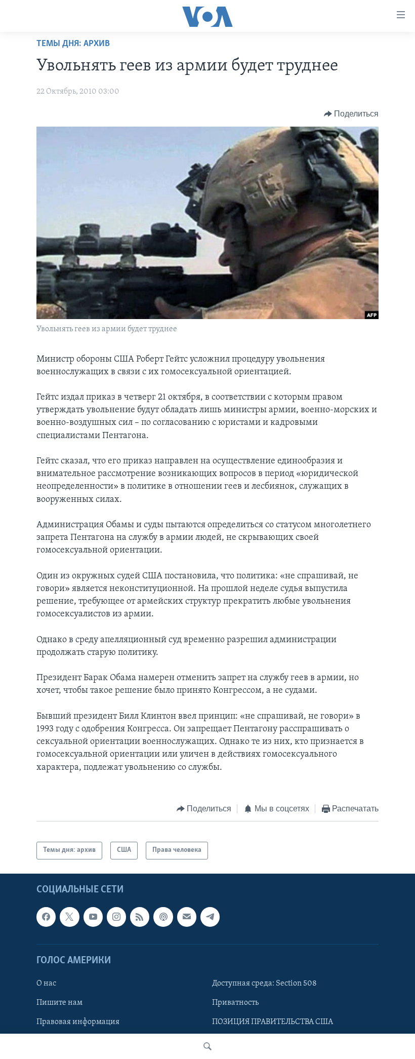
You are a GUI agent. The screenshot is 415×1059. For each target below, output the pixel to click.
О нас (46, 983)
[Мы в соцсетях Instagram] (116, 916)
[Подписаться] (186, 916)
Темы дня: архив (73, 44)
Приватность (235, 1003)
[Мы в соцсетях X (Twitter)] (69, 916)
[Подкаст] (163, 916)
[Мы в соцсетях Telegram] (210, 916)
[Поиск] (207, 1046)
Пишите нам (59, 1003)
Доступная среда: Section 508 (264, 983)
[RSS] (139, 916)
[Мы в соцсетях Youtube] (93, 916)
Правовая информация (77, 1022)
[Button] (351, 114)
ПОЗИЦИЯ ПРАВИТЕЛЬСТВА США (272, 1022)
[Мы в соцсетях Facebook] (46, 916)
